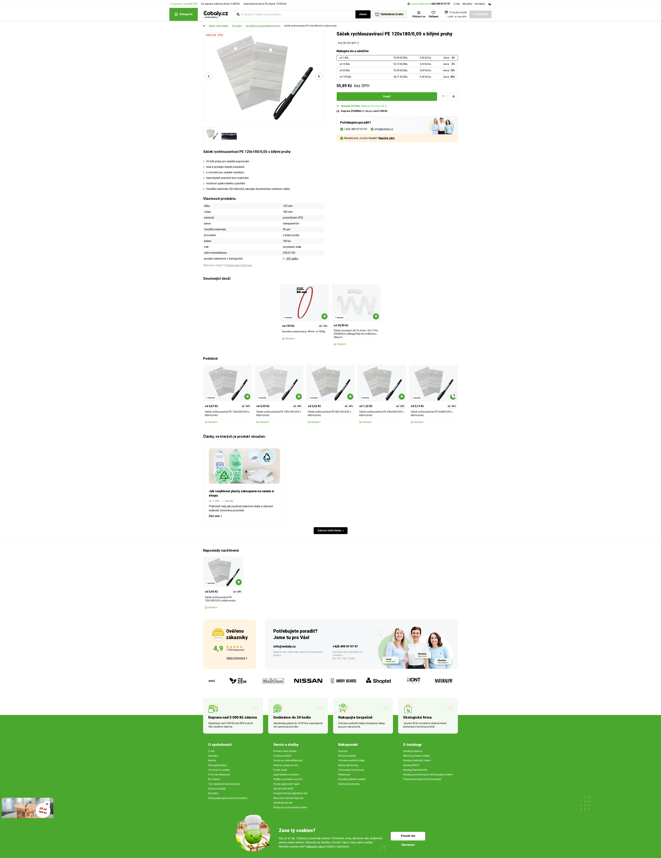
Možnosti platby (347, 755)
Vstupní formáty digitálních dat (290, 793)
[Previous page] (208, 76)
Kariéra (212, 760)
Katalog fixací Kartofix (415, 769)
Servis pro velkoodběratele (287, 760)
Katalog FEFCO (411, 765)
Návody (229, 501)
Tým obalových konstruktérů (224, 784)
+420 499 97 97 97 (440, 3)
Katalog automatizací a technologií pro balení (428, 774)
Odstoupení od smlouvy (351, 769)
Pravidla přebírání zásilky (351, 779)
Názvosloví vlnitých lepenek (288, 798)
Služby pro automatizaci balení (290, 807)
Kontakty (480, 3)
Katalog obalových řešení (417, 760)
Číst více (214, 516)
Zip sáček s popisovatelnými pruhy (262, 25)
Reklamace (344, 774)
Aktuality (467, 3)
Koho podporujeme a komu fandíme (227, 798)
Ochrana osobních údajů (351, 760)
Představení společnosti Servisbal (422, 779)
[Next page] (319, 76)
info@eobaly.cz (284, 646)
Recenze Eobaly (217, 788)
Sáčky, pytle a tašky (218, 25)
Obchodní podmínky (349, 784)
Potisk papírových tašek (286, 784)
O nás (457, 3)
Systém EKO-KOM (283, 788)
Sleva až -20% (214, 35)
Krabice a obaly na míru (285, 765)
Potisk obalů (280, 769)
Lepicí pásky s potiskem (286, 774)
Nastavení (408, 844)
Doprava (342, 751)
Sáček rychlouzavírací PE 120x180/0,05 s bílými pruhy (310, 25)
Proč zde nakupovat (219, 774)
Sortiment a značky (219, 769)
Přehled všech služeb (284, 751)
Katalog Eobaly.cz (412, 751)
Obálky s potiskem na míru (287, 779)
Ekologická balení (217, 765)
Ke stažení (214, 779)
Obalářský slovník (282, 802)
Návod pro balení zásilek (416, 755)
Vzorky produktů (282, 755)
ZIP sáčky (237, 25)
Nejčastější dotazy (348, 765)
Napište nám (387, 138)
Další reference (236, 658)
